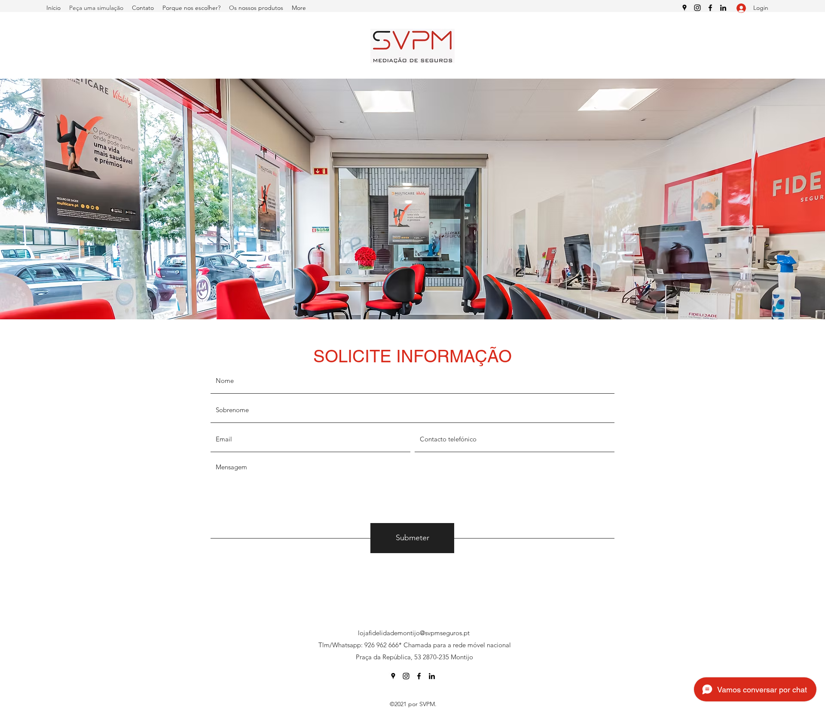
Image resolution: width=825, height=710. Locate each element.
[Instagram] (697, 7)
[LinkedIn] (723, 7)
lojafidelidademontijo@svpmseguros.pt (414, 633)
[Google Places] (684, 7)
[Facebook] (710, 7)
